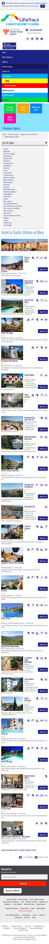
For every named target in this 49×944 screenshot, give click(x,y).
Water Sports (41, 904)
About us (5, 62)
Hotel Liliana (5, 618)
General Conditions (20, 928)
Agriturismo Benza (28, 301)
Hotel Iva (4, 733)
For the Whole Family (37, 899)
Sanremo (7, 213)
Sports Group (23, 108)
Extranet (6, 100)
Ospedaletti (8, 194)
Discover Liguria (7, 66)
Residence (18, 917)
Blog (32, 908)
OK (42, 6)
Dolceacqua (8, 182)
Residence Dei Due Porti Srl (29, 418)
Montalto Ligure (9, 189)
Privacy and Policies (36, 928)
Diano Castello (9, 177)
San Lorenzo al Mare (11, 208)
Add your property (8, 95)
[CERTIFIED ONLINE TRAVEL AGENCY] (6, 32)
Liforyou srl (20, 939)
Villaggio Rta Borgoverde (29, 485)
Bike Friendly (23, 899)
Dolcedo (7, 185)
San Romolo (8, 211)
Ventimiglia (8, 225)
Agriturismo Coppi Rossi (28, 281)
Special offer (41, 908)
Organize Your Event (10, 108)
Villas (34, 917)
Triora (6, 220)
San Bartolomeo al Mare (13, 206)
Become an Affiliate (13, 890)
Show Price (42, 269)
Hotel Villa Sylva (7, 332)
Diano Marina (9, 180)
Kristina (4, 590)
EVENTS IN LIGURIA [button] (10, 85)
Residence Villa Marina (9, 360)
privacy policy (34, 6)
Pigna (6, 199)
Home (4, 52)
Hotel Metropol (27, 699)
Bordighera (8, 156)
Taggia (6, 218)
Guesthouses (26, 915)
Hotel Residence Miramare (30, 437)
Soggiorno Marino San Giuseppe (12, 562)
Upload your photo (36, 108)
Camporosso (8, 163)
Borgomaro (8, 158)
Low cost (28, 926)
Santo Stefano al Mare (11, 137)
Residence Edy (29, 506)
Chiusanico (8, 173)
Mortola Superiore (10, 192)
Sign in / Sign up (9, 48)
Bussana (7, 161)
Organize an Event (12, 908)
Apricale (7, 151)
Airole (6, 149)
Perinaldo (7, 196)
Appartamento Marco (29, 776)
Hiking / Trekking (31, 902)
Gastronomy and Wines (11, 902)
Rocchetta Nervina (10, 204)
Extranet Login (23, 930)
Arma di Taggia (9, 154)
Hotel (35, 915)
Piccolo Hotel (6, 808)
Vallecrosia (8, 223)
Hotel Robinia (29, 375)
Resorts (27, 917)
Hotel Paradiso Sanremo (10, 470)
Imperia (6, 187)
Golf (22, 902)
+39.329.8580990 (35, 30)
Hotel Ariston (27, 395)
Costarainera (8, 175)
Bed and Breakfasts (13, 915)
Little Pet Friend (29, 904)
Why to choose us (7, 57)
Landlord (42, 915)
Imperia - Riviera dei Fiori (29, 134)
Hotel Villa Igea (6, 761)
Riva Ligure (8, 201)
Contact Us (5, 71)
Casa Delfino (28, 679)
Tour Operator (6, 76)
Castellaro (7, 166)
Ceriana (7, 168)
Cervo (6, 170)
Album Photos (10, 118)
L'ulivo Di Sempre (27, 527)
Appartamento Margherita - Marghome (15, 836)
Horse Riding (17, 904)
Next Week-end (39, 926)
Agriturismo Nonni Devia (10, 646)
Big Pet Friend (11, 899)
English (9, 44)
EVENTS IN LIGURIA (25, 911)
